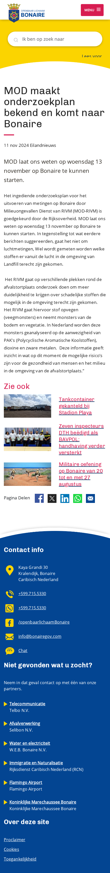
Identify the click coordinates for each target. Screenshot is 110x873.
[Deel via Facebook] (39, 498)
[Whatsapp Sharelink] (77, 498)
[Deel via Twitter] (52, 498)
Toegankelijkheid (20, 859)
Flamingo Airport (25, 786)
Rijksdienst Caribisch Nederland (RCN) (46, 766)
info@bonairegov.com (39, 636)
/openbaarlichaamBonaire (44, 622)
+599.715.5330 (32, 593)
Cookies (11, 849)
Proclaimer (14, 839)
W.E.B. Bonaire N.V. (29, 746)
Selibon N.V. (24, 727)
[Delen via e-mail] (90, 498)
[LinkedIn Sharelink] (64, 498)
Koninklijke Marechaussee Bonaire (42, 805)
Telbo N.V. (27, 707)
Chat (22, 650)
